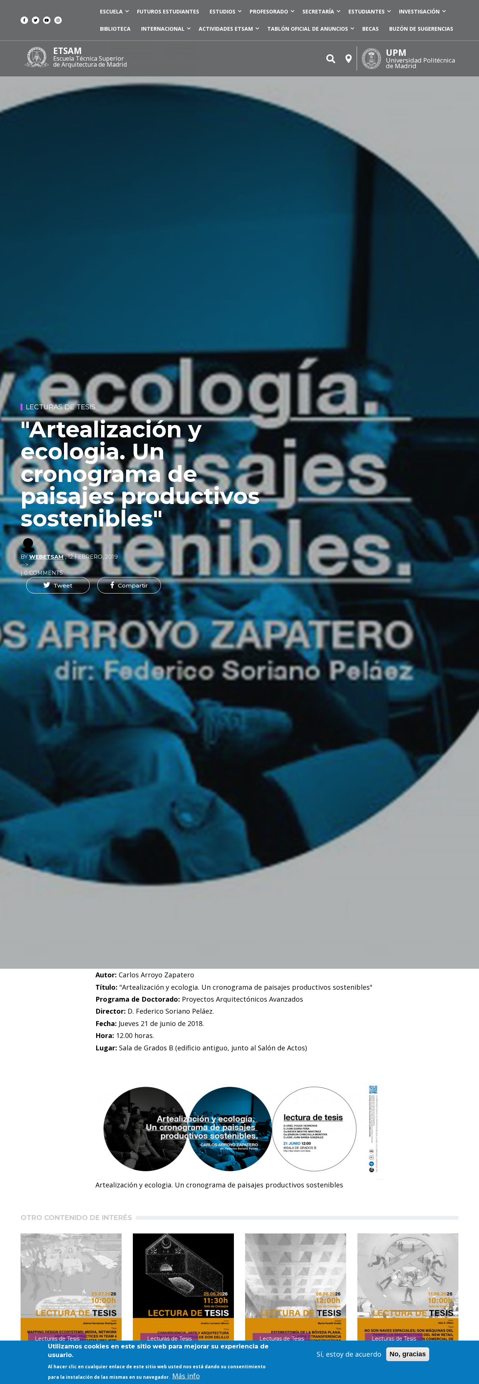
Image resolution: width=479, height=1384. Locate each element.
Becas (370, 28)
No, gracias (408, 1354)
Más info (186, 1376)
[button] (58, 585)
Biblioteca (115, 28)
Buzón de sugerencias (421, 28)
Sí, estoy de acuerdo (349, 1354)
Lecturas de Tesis (60, 407)
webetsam (46, 556)
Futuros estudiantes (168, 11)
